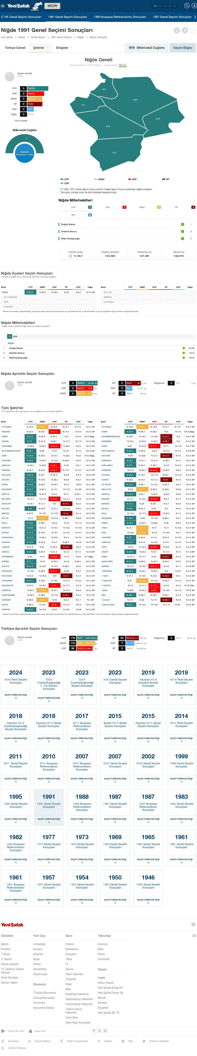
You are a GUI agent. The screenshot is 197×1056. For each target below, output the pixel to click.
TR (155, 6)
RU (175, 6)
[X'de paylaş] (178, 30)
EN (160, 6)
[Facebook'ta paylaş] (186, 30)
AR (165, 6)
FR (170, 6)
